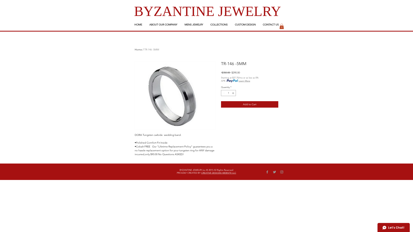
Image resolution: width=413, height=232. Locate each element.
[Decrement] (224, 93)
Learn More (244, 80)
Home (138, 49)
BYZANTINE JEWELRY (207, 11)
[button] (281, 26)
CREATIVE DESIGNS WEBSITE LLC (218, 172)
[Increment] (233, 93)
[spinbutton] (228, 93)
